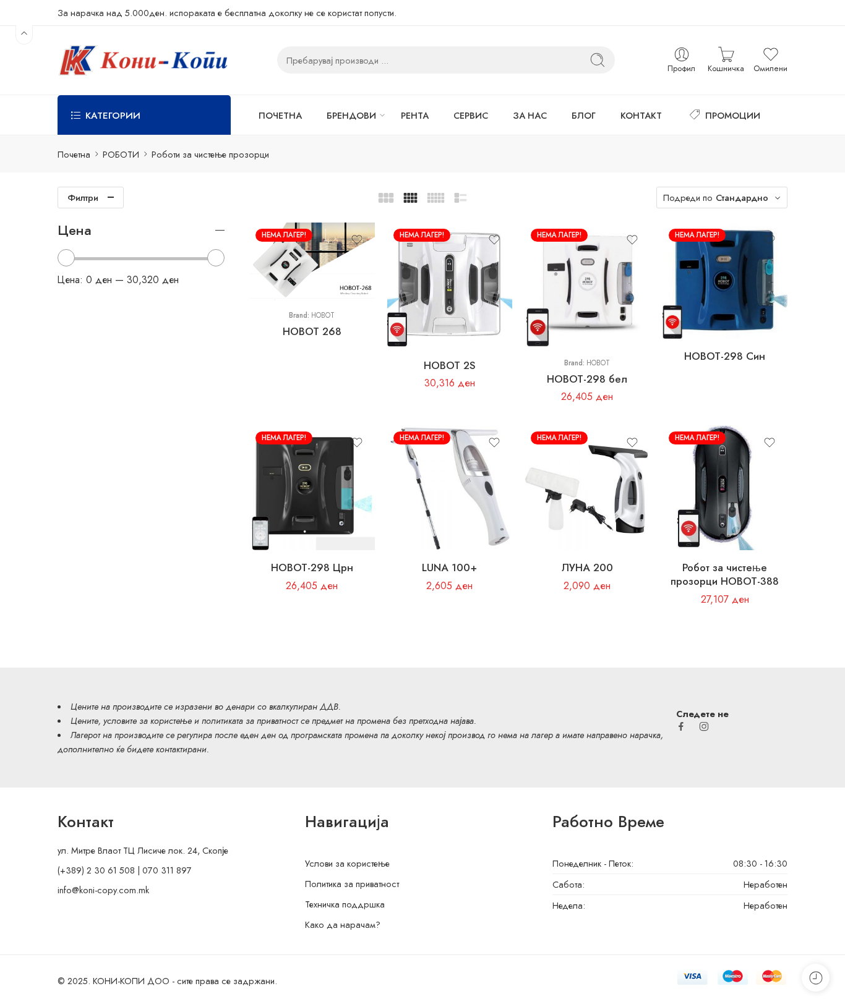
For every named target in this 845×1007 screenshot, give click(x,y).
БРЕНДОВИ (351, 115)
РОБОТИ (121, 154)
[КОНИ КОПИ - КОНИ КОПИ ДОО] (143, 60)
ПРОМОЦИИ (732, 115)
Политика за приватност (352, 883)
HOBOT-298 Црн (312, 567)
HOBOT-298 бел (587, 379)
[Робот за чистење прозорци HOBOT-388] (725, 488)
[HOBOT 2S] (450, 285)
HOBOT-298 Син (724, 356)
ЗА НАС (530, 115)
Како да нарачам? (342, 924)
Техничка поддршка (345, 904)
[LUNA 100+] (450, 488)
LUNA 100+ (449, 567)
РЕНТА (415, 115)
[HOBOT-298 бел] (587, 285)
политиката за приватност (250, 720)
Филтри (82, 197)
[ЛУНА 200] (587, 488)
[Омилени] (357, 240)
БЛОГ (584, 115)
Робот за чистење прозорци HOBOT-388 (725, 574)
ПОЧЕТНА (280, 115)
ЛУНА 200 (587, 567)
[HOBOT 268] (312, 261)
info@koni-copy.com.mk (103, 889)
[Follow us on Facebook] (681, 726)
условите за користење (147, 720)
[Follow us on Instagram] (704, 726)
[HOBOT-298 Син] (725, 281)
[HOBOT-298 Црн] (312, 488)
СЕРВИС (470, 115)
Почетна (74, 154)
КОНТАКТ (641, 115)
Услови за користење (347, 863)
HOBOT (323, 315)
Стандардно (742, 197)
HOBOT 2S (450, 365)
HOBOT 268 (312, 331)
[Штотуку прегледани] (816, 978)
